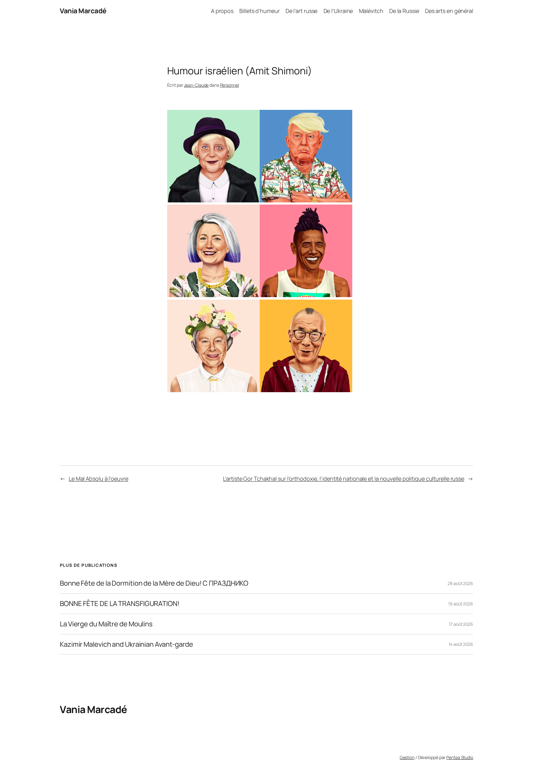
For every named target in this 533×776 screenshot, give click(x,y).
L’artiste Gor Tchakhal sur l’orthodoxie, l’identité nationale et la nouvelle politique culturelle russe (343, 478)
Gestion (407, 757)
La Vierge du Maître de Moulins (106, 624)
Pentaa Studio (459, 757)
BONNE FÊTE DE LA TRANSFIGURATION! (120, 604)
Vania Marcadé (83, 10)
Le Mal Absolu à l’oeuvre (98, 478)
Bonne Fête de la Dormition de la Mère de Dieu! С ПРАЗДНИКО (154, 583)
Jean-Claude (196, 85)
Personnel (229, 85)
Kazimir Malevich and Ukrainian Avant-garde (126, 644)
